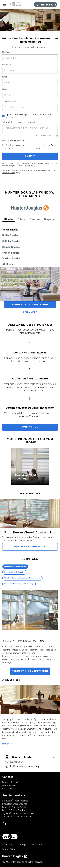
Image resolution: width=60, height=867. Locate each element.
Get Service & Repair (44, 146)
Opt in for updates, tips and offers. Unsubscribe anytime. (28, 116)
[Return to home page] (18, 5)
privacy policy (30, 166)
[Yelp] (4, 824)
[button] (4, 4)
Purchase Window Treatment (13, 146)
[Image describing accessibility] (10, 836)
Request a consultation (30, 671)
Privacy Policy (48, 170)
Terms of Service (8, 172)
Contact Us (30, 427)
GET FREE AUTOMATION (30, 547)
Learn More (30, 312)
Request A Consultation (30, 305)
